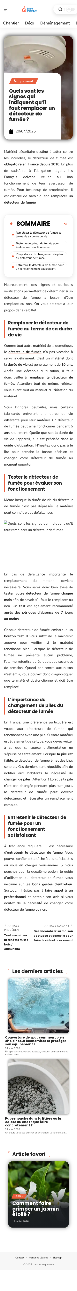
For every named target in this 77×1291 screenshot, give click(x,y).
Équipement (23, 81)
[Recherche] (60, 9)
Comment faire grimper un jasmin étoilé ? (35, 1209)
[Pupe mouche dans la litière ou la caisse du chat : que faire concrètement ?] (38, 1087)
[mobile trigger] (7, 9)
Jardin (19, 1196)
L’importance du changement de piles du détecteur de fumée (39, 256)
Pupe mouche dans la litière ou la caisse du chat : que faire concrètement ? (33, 1121)
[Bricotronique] (29, 9)
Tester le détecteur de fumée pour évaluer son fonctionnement (37, 245)
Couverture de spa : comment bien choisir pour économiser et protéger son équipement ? (35, 1040)
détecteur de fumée (24, 351)
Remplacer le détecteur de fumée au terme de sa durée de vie (39, 234)
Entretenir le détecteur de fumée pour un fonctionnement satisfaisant (40, 267)
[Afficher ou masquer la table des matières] (58, 223)
